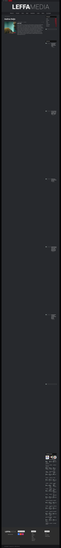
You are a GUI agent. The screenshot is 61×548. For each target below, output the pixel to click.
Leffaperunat (47, 500)
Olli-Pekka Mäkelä (50, 489)
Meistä (43, 13)
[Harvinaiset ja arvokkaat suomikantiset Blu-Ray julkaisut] (48, 347)
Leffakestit (54, 500)
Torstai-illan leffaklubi (47, 523)
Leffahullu (47, 459)
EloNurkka (47, 477)
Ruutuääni (47, 488)
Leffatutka (47, 483)
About (46, 533)
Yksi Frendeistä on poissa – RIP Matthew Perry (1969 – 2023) (53, 112)
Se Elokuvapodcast (55, 495)
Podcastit (17, 13)
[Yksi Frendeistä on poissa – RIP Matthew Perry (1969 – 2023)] (48, 144)
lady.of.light (54, 523)
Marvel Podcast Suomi (54, 472)
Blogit (27, 13)
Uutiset (38, 13)
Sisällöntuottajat (47, 536)
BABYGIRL (19, 23)
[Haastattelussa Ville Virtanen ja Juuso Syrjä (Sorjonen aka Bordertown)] (48, 280)
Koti (5, 16)
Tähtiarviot (12, 13)
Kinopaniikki (54, 511)
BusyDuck (47, 511)
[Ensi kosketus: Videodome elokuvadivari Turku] (48, 76)
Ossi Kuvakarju (54, 460)
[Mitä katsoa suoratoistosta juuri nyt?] (48, 212)
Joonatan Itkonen (54, 483)
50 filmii (54, 477)
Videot (22, 13)
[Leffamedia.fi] (30, 6)
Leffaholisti (50, 483)
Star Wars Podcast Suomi (50, 518)
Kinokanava (50, 523)
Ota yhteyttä (48, 13)
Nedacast (50, 494)
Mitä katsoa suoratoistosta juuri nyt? (53, 180)
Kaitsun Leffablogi (47, 472)
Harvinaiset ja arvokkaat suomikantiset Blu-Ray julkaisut (53, 316)
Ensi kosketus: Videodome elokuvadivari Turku (53, 45)
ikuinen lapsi (51, 459)
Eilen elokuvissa (54, 489)
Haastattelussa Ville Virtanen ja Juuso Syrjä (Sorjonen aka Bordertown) (53, 248)
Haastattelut (32, 13)
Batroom (47, 494)
